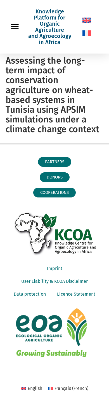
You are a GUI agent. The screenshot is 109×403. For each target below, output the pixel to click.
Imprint (54, 268)
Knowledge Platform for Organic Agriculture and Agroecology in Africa (49, 26)
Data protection (30, 294)
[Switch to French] (86, 33)
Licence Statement (76, 294)
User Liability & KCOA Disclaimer (54, 281)
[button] (14, 27)
